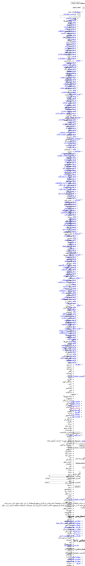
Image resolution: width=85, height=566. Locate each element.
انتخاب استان (76, 3)
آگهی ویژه (77, 474)
